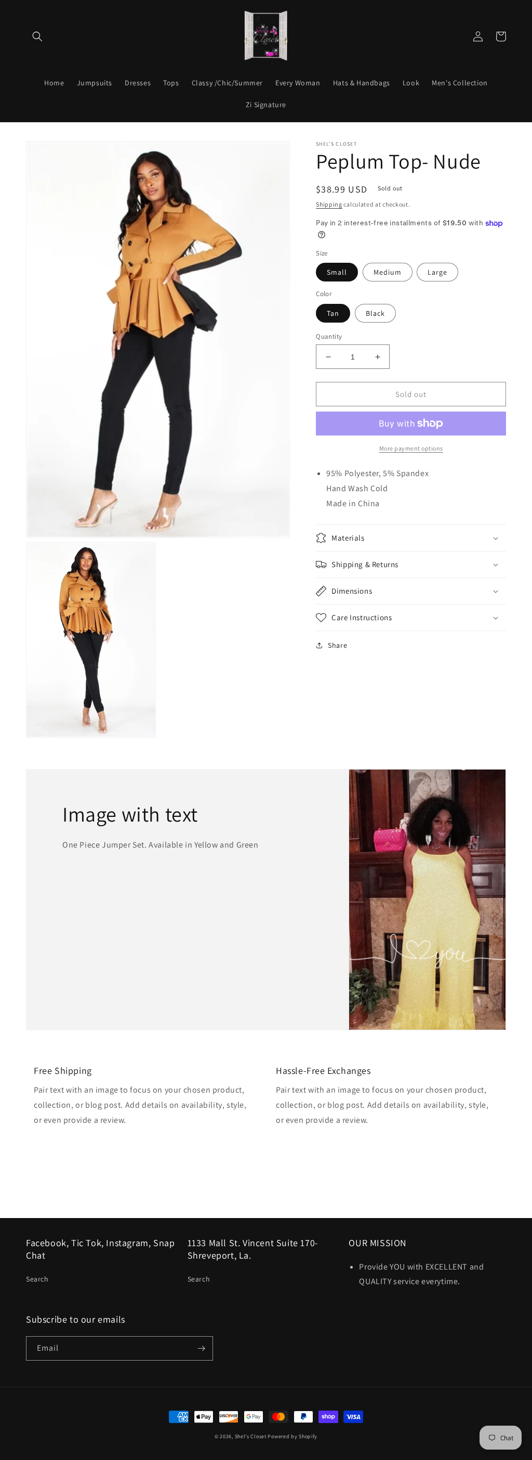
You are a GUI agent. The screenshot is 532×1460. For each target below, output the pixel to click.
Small (337, 272)
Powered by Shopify (292, 1436)
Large (437, 272)
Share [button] (337, 645)
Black (375, 313)
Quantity (329, 336)
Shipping (329, 204)
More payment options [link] (411, 448)
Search (37, 1279)
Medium (388, 272)
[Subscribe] (201, 1348)
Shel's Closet (251, 1436)
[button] (37, 36)
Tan (333, 313)
